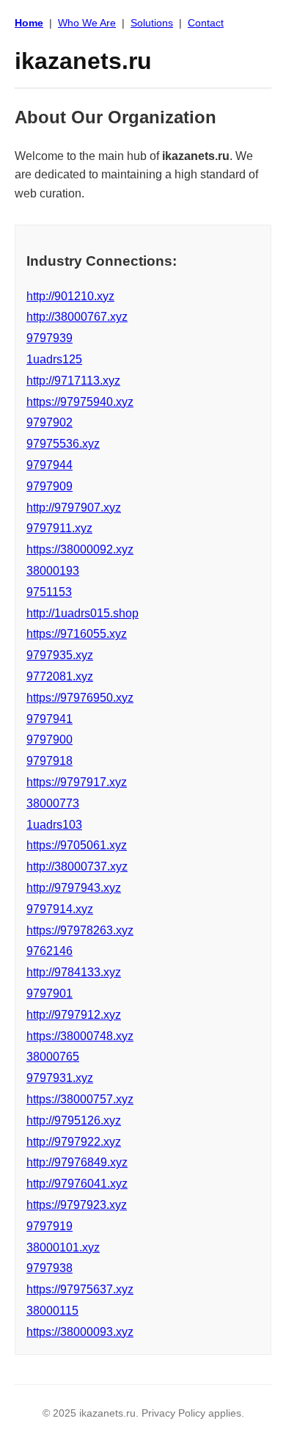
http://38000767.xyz (77, 316)
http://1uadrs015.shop (82, 613)
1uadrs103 (54, 824)
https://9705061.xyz (76, 845)
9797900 (49, 739)
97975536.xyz (63, 443)
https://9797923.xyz (76, 1205)
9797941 (49, 719)
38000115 (52, 1310)
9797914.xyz (59, 909)
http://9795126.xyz (73, 1120)
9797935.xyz (59, 655)
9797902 (49, 422)
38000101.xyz (63, 1247)
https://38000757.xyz (79, 1099)
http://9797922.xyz (73, 1142)
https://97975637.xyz (79, 1289)
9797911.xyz (59, 528)
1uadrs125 (54, 359)
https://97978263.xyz (79, 930)
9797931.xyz (59, 1078)
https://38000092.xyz (79, 549)
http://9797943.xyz (73, 888)
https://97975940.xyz (79, 402)
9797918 (49, 761)
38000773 (52, 803)
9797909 (49, 486)
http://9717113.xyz (73, 380)
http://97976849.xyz (77, 1162)
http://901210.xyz (70, 296)
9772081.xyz (59, 676)
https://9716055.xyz (76, 634)
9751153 (49, 592)
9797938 (49, 1268)
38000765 (52, 1056)
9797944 (49, 465)
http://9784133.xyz (73, 972)
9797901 (49, 993)
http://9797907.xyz (73, 507)
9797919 (49, 1226)
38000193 (52, 570)
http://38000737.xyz (77, 866)
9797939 (49, 338)
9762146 (49, 951)
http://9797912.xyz (73, 1015)
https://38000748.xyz (79, 1036)
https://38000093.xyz (79, 1332)
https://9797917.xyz (76, 782)
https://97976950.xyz (79, 697)
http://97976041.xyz (77, 1183)
